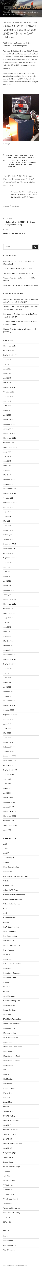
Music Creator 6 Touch (11, 1056)
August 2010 (8, 719)
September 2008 (10, 825)
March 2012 (8, 641)
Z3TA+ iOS (7, 1222)
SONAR (31, 157)
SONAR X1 (10, 166)
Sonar (31, 164)
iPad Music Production (12, 1019)
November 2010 (9, 705)
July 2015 (7, 456)
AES (5, 844)
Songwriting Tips (9, 1153)
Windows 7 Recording (11, 1208)
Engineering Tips (9, 978)
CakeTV (6, 881)
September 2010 (10, 715)
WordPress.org (9, 1250)
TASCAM (6, 1176)
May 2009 (7, 788)
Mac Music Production (11, 1024)
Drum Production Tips (11, 945)
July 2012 (7, 622)
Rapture (6, 1098)
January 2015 (8, 484)
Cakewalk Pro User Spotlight (14, 895)
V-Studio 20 (8, 1190)
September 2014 (10, 503)
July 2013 (7, 567)
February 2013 (8, 590)
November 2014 (9, 493)
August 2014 (8, 507)
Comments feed (9, 1245)
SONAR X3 (7, 1148)
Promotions (7, 1093)
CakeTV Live (8, 886)
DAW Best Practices (11, 927)
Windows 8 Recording (11, 1213)
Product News (20, 157)
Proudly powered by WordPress (15, 1265)
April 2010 (7, 738)
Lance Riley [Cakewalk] (12, 299)
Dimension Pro (9, 941)
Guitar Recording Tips (11, 1001)
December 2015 (9, 433)
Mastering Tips (9, 1028)
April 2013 (7, 581)
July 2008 (7, 830)
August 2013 (8, 562)
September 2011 (9, 664)
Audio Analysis (9, 858)
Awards (10, 155)
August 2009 (8, 775)
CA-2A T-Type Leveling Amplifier (15, 876)
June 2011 (7, 678)
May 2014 (7, 521)
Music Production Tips (11, 1061)
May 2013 (7, 576)
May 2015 (7, 466)
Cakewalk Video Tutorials (13, 899)
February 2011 (8, 692)
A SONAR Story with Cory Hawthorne (17, 269)
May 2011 (7, 682)
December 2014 (9, 489)
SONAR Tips (8, 1125)
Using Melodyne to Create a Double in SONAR (21, 285)
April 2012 (7, 636)
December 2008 (9, 811)
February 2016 (9, 424)
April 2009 (7, 793)
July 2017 (7, 364)
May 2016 (7, 410)
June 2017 (7, 369)
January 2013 (8, 595)
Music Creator (8, 1051)
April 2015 (7, 470)
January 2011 (8, 696)
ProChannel (7, 1084)
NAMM (9, 157)
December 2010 (9, 701)
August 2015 (8, 452)
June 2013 (7, 572)
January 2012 (8, 650)
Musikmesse (8, 1065)
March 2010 (8, 742)
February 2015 (9, 479)
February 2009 (9, 802)
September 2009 (10, 770)
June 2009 (7, 784)
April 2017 (7, 378)
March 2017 (8, 383)
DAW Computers (9, 932)
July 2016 (7, 401)
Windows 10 (8, 1204)
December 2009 (9, 756)
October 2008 (8, 821)
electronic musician (16, 162)
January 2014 (8, 539)
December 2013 (9, 544)
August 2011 (8, 669)
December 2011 (9, 655)
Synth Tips (7, 1171)
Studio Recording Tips (11, 1167)
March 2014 (8, 530)
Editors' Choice (19, 160)
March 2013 (8, 586)
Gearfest (6, 987)
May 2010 (7, 733)
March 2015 (8, 475)
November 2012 (9, 604)
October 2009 (8, 765)
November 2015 (9, 438)
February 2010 (9, 747)
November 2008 (9, 816)
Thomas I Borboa (9, 307)
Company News (22, 155)
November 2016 (9, 387)
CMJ (5, 913)
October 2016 (8, 392)
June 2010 (7, 728)
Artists (6, 849)
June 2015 (7, 461)
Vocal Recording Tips (11, 1199)
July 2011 (6, 673)
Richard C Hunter (9, 329)
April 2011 (7, 687)
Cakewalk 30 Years (10, 890)
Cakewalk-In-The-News (12, 904)
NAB (5, 1070)
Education (7, 968)
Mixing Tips (7, 1042)
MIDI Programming (10, 1038)
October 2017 (8, 350)
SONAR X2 (7, 1139)
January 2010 (8, 752)
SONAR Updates (9, 1134)
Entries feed (8, 1241)
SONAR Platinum (9, 1116)
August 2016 (8, 397)
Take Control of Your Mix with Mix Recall (18, 273)
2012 (8, 160)
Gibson (6, 991)
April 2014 (7, 526)
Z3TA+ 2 (6, 1217)
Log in (5, 1236)
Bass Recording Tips (11, 867)
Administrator (30, 23)
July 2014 (7, 512)
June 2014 (7, 516)
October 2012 (8, 609)
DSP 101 (6, 955)
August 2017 (8, 360)
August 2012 (8, 618)
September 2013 (9, 558)
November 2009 (9, 761)
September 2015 (10, 447)
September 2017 (9, 355)
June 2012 (7, 627)
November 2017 (9, 346)
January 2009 (8, 807)
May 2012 (7, 632)
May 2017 (7, 374)
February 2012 (8, 645)
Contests (7, 922)
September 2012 (9, 613)
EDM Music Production (12, 964)
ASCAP (6, 853)
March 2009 (8, 798)
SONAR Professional (11, 1121)
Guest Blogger (9, 996)
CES (5, 909)
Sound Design (8, 1157)
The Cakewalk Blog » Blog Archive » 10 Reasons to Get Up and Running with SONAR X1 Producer (24, 194)
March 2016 (8, 420)
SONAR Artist (8, 1111)
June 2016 (7, 406)
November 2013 (9, 549)
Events (33, 155)
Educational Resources (12, 973)
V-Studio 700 (8, 1194)
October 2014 (8, 498)
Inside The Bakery (10, 1010)
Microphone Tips (9, 1033)
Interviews (7, 1015)
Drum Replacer (9, 950)
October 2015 (8, 443)
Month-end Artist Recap (12, 1047)
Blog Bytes (7, 872)
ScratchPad (7, 1102)
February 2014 (9, 535)
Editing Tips (7, 959)
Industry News (9, 1005)
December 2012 (9, 599)
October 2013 (8, 553)
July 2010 (7, 724)
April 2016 (7, 415)
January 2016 (8, 429)
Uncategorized (9, 1181)
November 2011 (9, 659)
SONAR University (10, 1130)
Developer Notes (10, 936)
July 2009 (7, 779)
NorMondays (8, 1079)
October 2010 (8, 710)
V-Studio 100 (8, 1185)
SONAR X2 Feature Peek (13, 1144)
